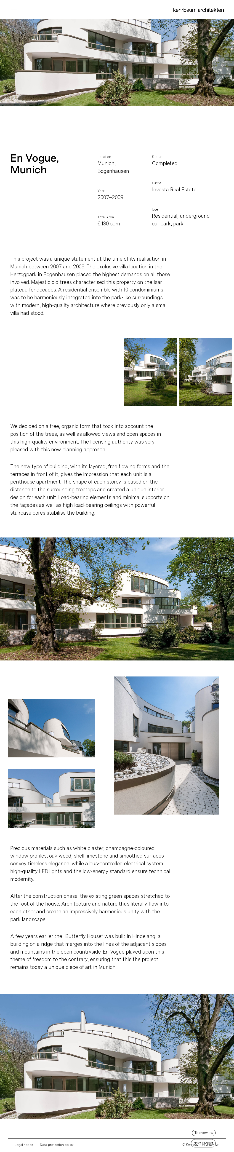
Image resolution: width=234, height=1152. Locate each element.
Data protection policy (57, 1145)
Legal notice (24, 1145)
